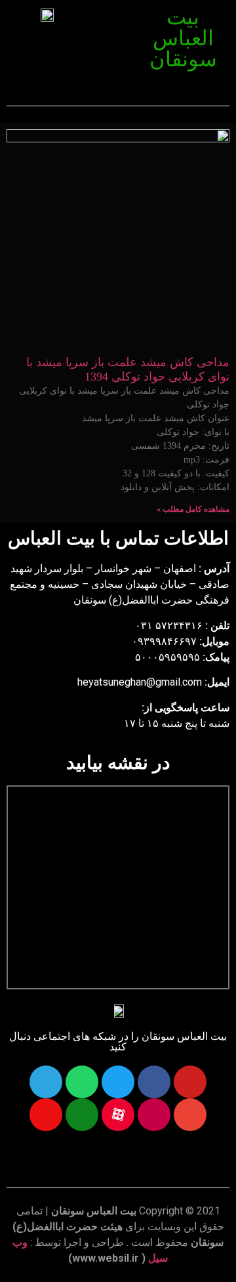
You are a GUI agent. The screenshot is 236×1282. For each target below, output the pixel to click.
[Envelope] (190, 1114)
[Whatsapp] (82, 1081)
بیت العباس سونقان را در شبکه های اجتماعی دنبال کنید (118, 1041)
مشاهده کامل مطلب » (193, 509)
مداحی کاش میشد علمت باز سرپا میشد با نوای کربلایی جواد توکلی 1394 (127, 369)
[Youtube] (190, 1081)
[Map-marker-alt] (46, 1114)
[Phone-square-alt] (82, 1114)
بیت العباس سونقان (183, 38)
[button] (112, 18)
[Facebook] (154, 1081)
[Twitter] (118, 1081)
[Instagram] (154, 1114)
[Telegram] (46, 1081)
